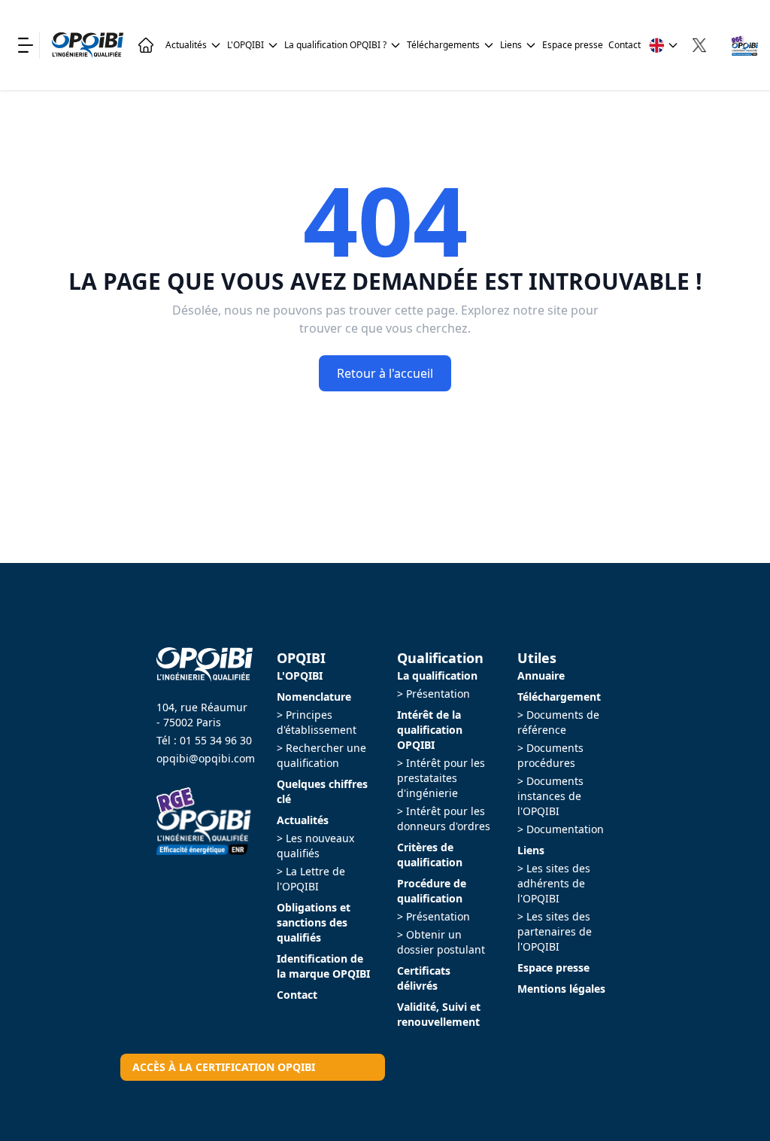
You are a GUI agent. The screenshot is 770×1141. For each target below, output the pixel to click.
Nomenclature (314, 696)
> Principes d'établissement (316, 722)
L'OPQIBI (245, 44)
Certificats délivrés (423, 978)
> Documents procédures (550, 755)
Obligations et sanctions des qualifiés (313, 922)
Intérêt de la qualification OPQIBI (429, 729)
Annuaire (541, 675)
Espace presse (572, 44)
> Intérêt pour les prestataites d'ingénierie (441, 778)
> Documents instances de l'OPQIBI (550, 796)
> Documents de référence (558, 722)
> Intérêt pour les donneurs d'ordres (443, 818)
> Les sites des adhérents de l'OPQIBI (553, 883)
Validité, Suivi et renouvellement (438, 1014)
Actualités (186, 44)
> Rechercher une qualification (321, 755)
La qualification (437, 675)
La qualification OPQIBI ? (335, 44)
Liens (511, 44)
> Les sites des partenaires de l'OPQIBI (554, 931)
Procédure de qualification (431, 890)
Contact (624, 44)
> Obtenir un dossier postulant (441, 942)
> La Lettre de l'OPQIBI (311, 878)
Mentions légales (561, 988)
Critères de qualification (429, 854)
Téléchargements (443, 44)
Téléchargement (559, 696)
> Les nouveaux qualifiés (315, 845)
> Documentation (560, 829)
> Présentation (433, 693)
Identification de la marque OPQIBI (323, 966)
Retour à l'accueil (385, 373)
